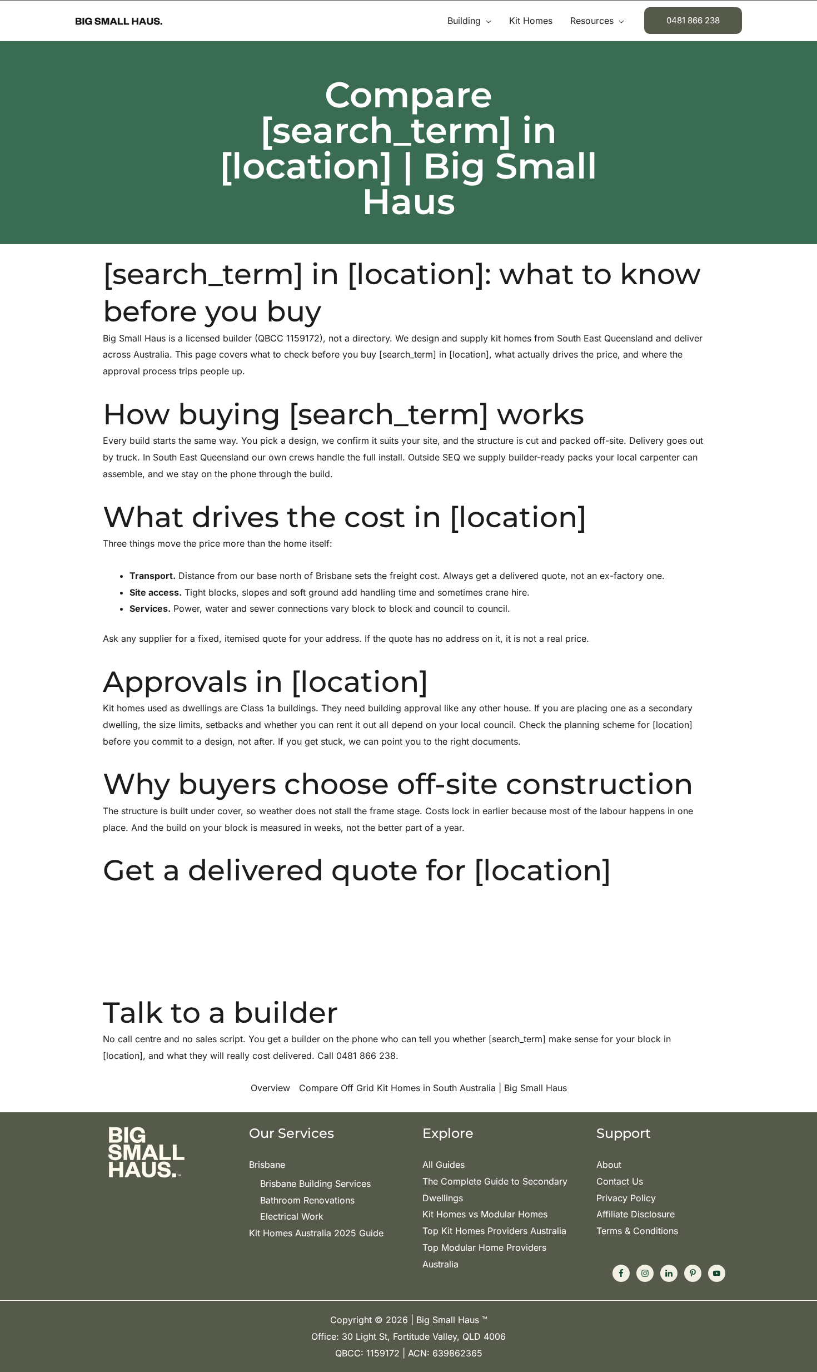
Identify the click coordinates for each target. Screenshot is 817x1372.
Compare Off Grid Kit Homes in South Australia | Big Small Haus (433, 1087)
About (608, 1164)
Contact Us (619, 1181)
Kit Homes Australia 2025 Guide (316, 1233)
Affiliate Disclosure (635, 1214)
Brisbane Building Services (315, 1183)
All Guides (443, 1164)
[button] (486, 20)
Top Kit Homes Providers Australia (494, 1230)
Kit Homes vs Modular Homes (484, 1214)
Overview (270, 1087)
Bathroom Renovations (307, 1200)
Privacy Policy (626, 1197)
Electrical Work (291, 1216)
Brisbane (267, 1164)
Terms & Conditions (637, 1230)
